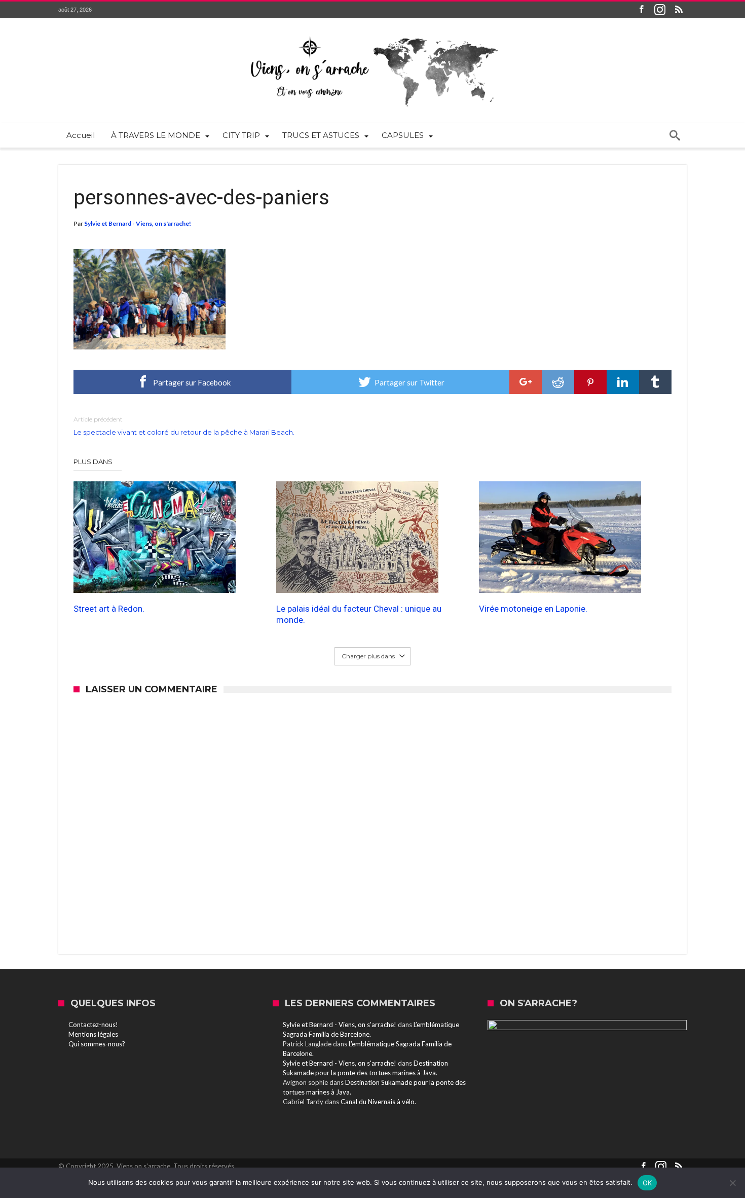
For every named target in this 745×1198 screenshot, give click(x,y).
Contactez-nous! (93, 1024)
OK (647, 1183)
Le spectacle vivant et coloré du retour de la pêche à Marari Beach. (183, 425)
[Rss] (678, 10)
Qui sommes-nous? (96, 1044)
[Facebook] (641, 10)
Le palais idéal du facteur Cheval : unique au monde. (358, 614)
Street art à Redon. (108, 609)
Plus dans (93, 461)
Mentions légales (93, 1034)
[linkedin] (623, 382)
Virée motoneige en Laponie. (533, 609)
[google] (525, 382)
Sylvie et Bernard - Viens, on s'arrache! (137, 223)
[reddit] (558, 382)
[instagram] (660, 10)
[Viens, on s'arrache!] (372, 33)
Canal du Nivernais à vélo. (378, 1102)
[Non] (732, 1183)
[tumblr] (655, 382)
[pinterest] (590, 382)
